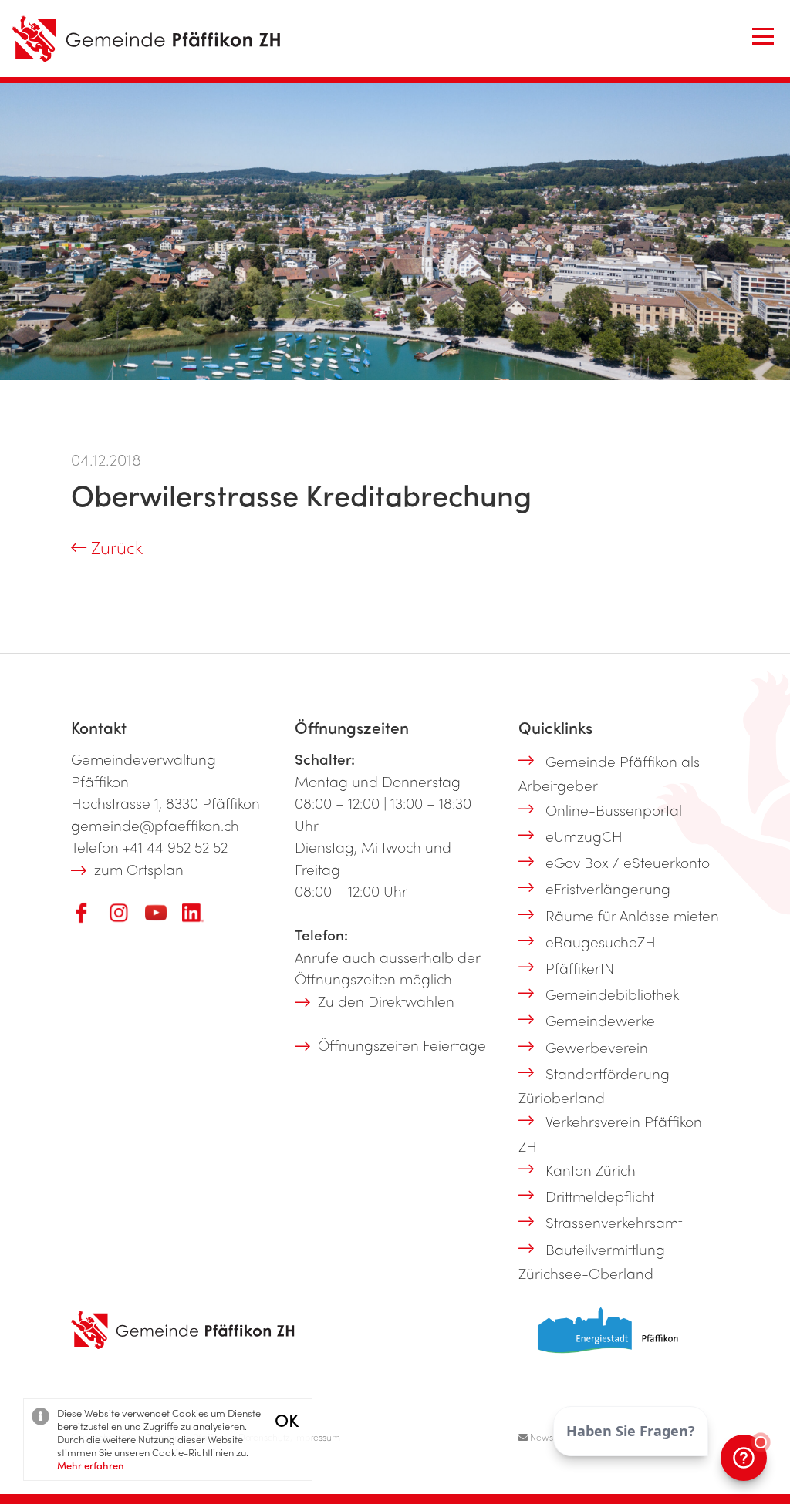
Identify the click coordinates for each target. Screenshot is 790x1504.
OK (287, 1419)
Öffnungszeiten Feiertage (402, 1044)
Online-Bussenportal (613, 809)
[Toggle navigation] (763, 36)
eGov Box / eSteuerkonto (627, 862)
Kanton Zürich (590, 1169)
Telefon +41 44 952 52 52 (149, 846)
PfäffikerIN (579, 967)
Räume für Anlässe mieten (632, 915)
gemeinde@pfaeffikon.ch (155, 825)
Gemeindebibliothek (612, 993)
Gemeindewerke (600, 1020)
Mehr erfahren (90, 1465)
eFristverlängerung (607, 888)
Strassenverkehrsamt (613, 1222)
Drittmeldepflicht (599, 1195)
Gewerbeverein (596, 1047)
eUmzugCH (584, 835)
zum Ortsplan (139, 869)
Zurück (114, 547)
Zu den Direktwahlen (386, 1000)
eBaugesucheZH (600, 941)
